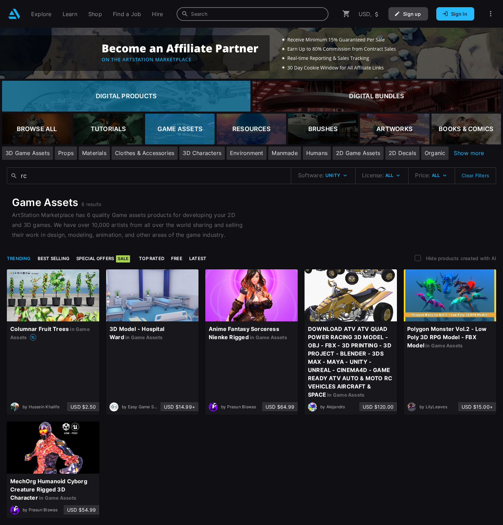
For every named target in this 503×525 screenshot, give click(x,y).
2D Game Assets (358, 153)
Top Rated (151, 258)
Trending (19, 258)
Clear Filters (475, 175)
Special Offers (102, 258)
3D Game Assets (27, 153)
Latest (197, 258)
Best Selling (54, 258)
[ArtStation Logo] (14, 14)
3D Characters (202, 153)
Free (176, 258)
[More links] (491, 14)
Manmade (284, 153)
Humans (316, 153)
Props (66, 153)
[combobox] (252, 14)
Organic (435, 153)
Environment (246, 153)
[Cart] (346, 14)
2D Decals (402, 153)
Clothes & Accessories (144, 153)
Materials (94, 153)
